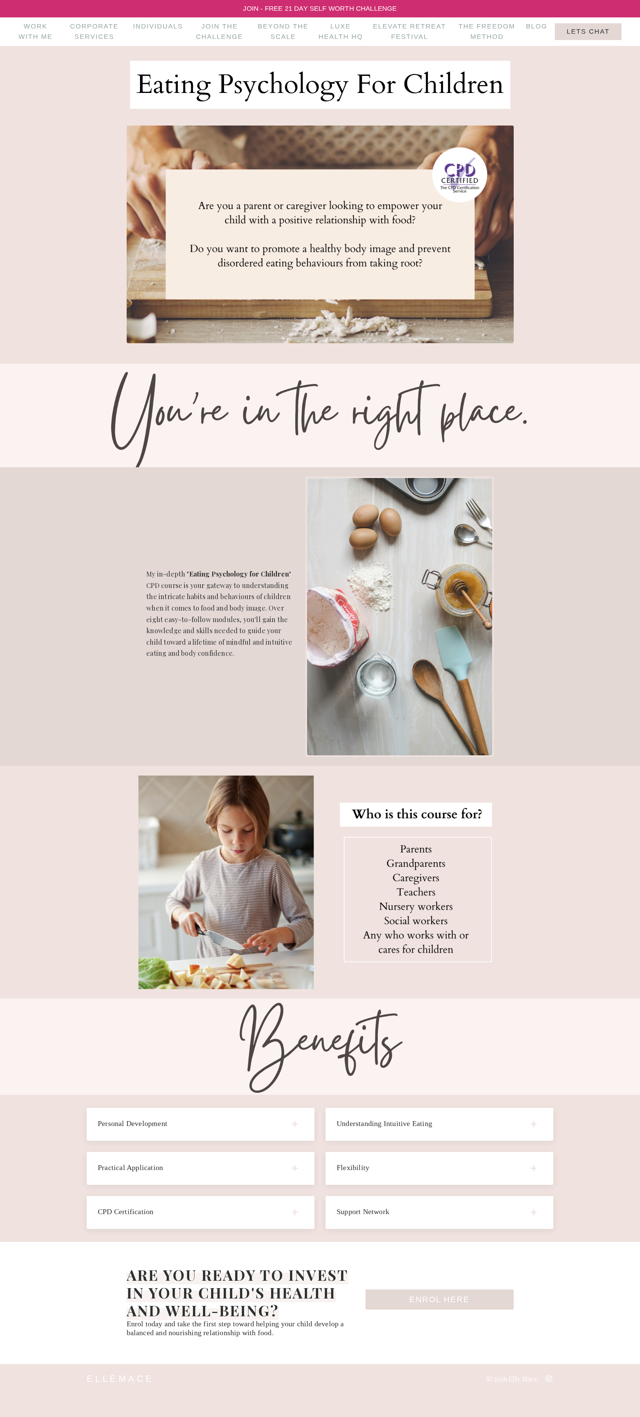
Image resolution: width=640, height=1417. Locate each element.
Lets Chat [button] (588, 31)
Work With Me (36, 32)
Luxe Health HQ (341, 32)
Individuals (158, 26)
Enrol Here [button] (439, 1299)
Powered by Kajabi (517, 1398)
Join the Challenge (219, 32)
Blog (536, 26)
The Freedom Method (487, 32)
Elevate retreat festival (409, 32)
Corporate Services (94, 32)
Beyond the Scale (283, 32)
